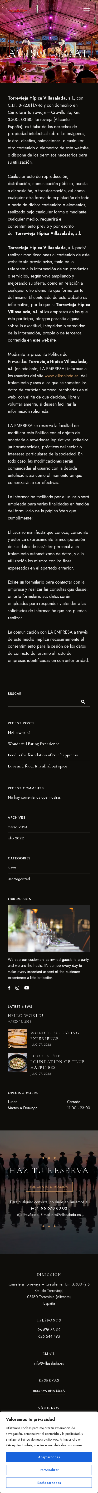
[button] (49, 1187)
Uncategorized (19, 879)
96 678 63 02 (49, 1330)
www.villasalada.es (61, 376)
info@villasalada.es (66, 1214)
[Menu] (85, 9)
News (12, 867)
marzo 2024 (17, 827)
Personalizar (49, 1470)
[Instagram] (17, 988)
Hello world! (19, 732)
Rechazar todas (49, 1482)
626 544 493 (49, 1336)
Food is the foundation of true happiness (43, 754)
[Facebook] (9, 988)
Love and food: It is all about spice (37, 766)
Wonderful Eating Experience (33, 743)
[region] (49, 1452)
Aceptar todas (49, 1457)
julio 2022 (16, 838)
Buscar (14, 693)
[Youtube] (26, 988)
